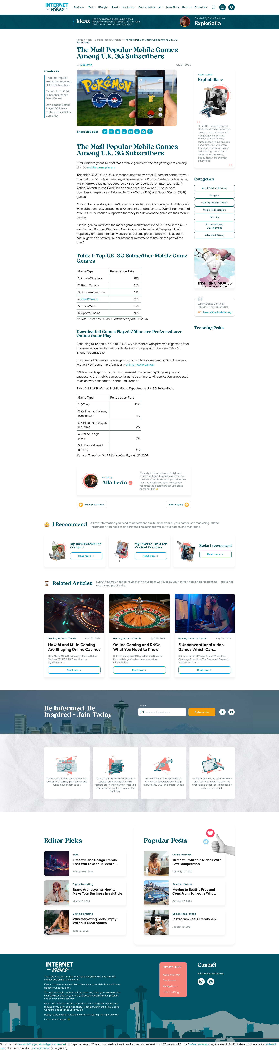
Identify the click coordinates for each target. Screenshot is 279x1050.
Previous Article (94, 504)
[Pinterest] (231, 7)
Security (214, 217)
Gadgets (214, 195)
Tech (91, 7)
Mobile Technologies (214, 209)
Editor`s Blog (171, 992)
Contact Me (201, 7)
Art (159, 7)
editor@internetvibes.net (211, 973)
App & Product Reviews (214, 188)
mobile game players (101, 167)
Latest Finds (172, 7)
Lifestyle (102, 7)
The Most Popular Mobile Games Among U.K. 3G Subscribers (59, 81)
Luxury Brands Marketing (217, 312)
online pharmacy (199, 1044)
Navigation (169, 986)
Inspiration (128, 7)
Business (79, 7)
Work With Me (171, 974)
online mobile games (140, 364)
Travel (115, 7)
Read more (84, 555)
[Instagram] (222, 7)
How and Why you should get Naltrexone (41, 1044)
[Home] (56, 7)
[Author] (130, 483)
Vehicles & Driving (214, 234)
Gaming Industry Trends (214, 202)
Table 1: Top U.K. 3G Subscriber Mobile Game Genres (57, 94)
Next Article (176, 504)
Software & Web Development (214, 226)
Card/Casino (89, 299)
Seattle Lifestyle (147, 7)
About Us (187, 7)
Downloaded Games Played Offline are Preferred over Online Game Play (59, 110)
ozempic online (41, 1048)
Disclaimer (169, 980)
